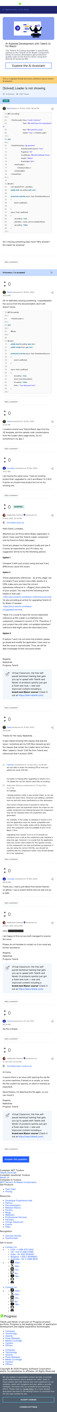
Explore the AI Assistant (28, 65)
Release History (13, 1207)
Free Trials (10, 1189)
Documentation (13, 1205)
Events (8, 1224)
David (9, 108)
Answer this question (16, 1159)
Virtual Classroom (14, 1222)
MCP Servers (6, 1182)
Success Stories (13, 1235)
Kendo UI (4, 1177)
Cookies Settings (28, 1407)
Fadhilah (10, 765)
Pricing (8, 1191)
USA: (22, 1249)
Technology (11, 1333)
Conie (9, 1021)
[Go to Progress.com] (8, 1317)
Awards (9, 1336)
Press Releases (12, 1338)
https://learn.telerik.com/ (31, 695)
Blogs (8, 1212)
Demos (8, 1203)
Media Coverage (13, 1340)
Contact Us (11, 1247)
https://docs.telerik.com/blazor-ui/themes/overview (27, 597)
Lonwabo (11, 468)
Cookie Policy (28, 1389)
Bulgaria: (24, 1256)
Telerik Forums (10, 10)
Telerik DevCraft (8, 1172)
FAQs (7, 1226)
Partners (9, 1219)
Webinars (9, 1214)
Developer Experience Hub (18, 1200)
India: (22, 1254)
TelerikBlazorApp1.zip (15, 523)
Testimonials (11, 1238)
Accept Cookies (28, 1400)
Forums (9, 1210)
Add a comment (11, 262)
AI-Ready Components (25, 1182)
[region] (28, 1393)
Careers (9, 1343)
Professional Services (16, 1217)
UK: (22, 1252)
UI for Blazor (24, 10)
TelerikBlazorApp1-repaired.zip (19, 1066)
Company (10, 1331)
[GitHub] (12, 1279)
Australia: (24, 1259)
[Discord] (12, 1282)
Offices (8, 1345)
